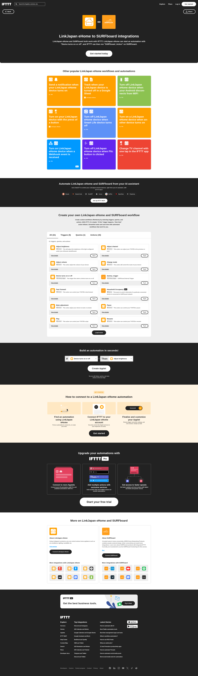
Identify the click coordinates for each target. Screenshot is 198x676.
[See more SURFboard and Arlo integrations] (109, 577)
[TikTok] (131, 668)
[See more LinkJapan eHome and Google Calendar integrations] (72, 577)
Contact (89, 668)
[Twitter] (127, 668)
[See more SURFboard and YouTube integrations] (125, 568)
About (101, 668)
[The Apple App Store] (132, 622)
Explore (162, 4)
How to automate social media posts (110, 653)
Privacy (95, 668)
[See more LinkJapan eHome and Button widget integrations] (57, 568)
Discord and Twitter (80, 656)
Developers (63, 668)
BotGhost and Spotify (80, 639)
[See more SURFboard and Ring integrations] (109, 568)
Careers (71, 668)
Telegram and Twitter (80, 653)
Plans (170, 4)
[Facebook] (110, 668)
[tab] (52, 235)
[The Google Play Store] (132, 627)
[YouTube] (123, 668)
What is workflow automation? (109, 636)
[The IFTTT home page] (6, 4)
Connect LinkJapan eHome (61, 551)
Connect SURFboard (111, 555)
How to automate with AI (107, 625)
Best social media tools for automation (111, 656)
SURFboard (106, 36)
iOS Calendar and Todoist (81, 650)
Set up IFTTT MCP (99, 200)
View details (54, 255)
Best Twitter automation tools (108, 629)
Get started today (99, 53)
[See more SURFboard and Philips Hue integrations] (141, 577)
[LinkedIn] (114, 668)
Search (62, 646)
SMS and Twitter (79, 643)
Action (59, 249)
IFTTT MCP (63, 636)
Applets (62, 632)
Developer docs (65, 653)
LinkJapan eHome (75, 36)
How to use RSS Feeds (107, 639)
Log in (177, 4)
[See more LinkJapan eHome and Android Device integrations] (88, 577)
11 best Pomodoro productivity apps (110, 646)
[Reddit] (136, 668)
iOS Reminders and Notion (82, 646)
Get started (189, 4)
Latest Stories (105, 622)
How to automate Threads (107, 650)
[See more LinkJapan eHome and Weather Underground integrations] (57, 577)
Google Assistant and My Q (82, 636)
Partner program (80, 668)
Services (62, 625)
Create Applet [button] (99, 368)
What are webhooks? (106, 643)
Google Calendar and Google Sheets (85, 632)
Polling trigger (62, 278)
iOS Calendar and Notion (81, 629)
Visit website (53, 546)
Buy (103, 550)
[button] (99, 433)
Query (110, 292)
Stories (62, 629)
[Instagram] (118, 668)
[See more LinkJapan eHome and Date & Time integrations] (88, 568)
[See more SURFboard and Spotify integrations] (141, 568)
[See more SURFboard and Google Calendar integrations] (125, 577)
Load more (99, 332)
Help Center (63, 639)
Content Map (64, 643)
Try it (93, 255)
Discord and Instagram (81, 625)
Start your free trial (99, 501)
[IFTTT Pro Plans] (125, 289)
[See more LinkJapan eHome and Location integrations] (72, 568)
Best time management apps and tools (111, 632)
